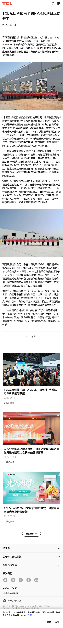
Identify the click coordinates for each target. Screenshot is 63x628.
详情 (30, 615)
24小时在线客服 (10, 592)
